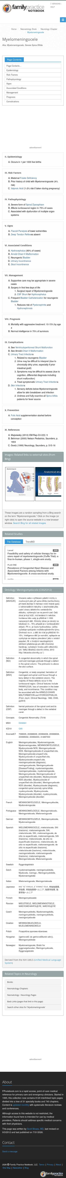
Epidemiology (12, 70)
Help (52, 7)
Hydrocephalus (18, 250)
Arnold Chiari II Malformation (25, 253)
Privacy (50, 1164)
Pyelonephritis (39, 304)
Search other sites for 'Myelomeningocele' (26, 1007)
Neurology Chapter (49, 28)
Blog (27, 1167)
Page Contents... (13, 65)
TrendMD (30, 541)
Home (13, 28)
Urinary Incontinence (21, 260)
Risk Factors (12, 74)
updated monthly (21, 1104)
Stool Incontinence (20, 264)
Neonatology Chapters (17, 988)
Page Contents (14, 59)
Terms (42, 1164)
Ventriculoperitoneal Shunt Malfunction (34, 347)
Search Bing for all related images (29, 523)
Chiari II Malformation (32, 350)
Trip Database (14, 541)
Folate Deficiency (28, 177)
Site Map (7, 1167)
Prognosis (10, 96)
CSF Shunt (22, 294)
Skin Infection (17, 385)
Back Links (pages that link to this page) (25, 1001)
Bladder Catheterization (31, 297)
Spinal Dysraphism (35, 204)
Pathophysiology (13, 79)
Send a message (9, 1151)
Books (10, 982)
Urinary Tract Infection (21, 354)
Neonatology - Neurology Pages (21, 995)
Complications (12, 101)
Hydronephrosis (24, 308)
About (58, 1164)
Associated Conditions (16, 87)
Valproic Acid (17, 188)
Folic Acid (15, 415)
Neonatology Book (28, 28)
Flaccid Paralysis (19, 230)
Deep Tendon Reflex (21, 234)
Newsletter (17, 1167)
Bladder (26, 257)
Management (12, 92)
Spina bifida (52, 395)
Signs (9, 83)
